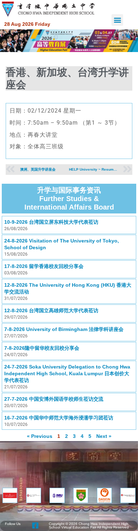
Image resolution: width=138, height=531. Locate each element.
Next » (103, 436)
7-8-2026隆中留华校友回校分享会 (41, 348)
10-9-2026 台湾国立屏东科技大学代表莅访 (51, 222)
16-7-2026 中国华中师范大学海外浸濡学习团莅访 (58, 418)
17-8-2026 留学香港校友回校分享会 (44, 266)
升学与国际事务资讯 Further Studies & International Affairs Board (69, 198)
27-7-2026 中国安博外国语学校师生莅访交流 (53, 399)
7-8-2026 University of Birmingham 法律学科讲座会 (63, 329)
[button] (117, 20)
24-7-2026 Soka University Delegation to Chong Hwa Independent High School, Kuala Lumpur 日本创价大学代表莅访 (67, 373)
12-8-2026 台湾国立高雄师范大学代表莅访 (51, 310)
